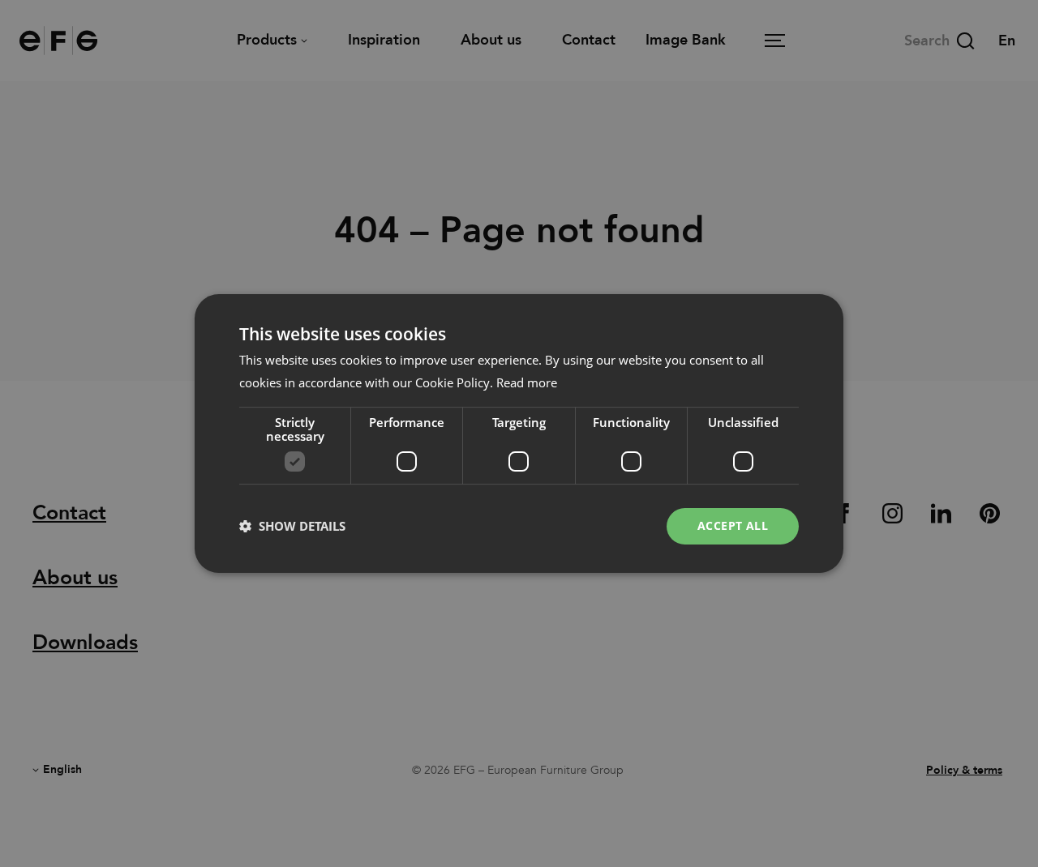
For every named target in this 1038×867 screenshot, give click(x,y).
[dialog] (519, 433)
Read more (526, 382)
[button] (292, 527)
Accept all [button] (732, 525)
